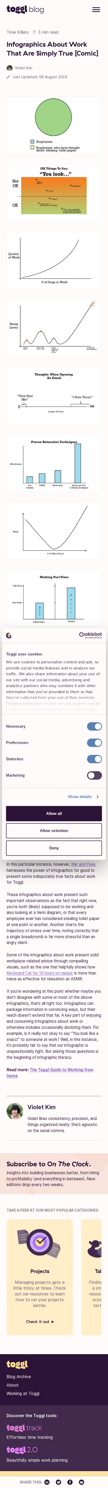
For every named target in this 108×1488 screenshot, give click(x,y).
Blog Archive (19, 1376)
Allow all (54, 813)
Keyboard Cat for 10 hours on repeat (40, 973)
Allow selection (54, 830)
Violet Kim (42, 1107)
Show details (80, 796)
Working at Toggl (23, 1393)
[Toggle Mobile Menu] (96, 10)
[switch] (94, 742)
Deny (54, 848)
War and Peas (83, 864)
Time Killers (18, 32)
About (13, 1385)
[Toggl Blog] (25, 9)
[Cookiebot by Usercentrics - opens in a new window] (79, 635)
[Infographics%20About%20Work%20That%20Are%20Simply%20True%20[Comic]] (49, 1482)
